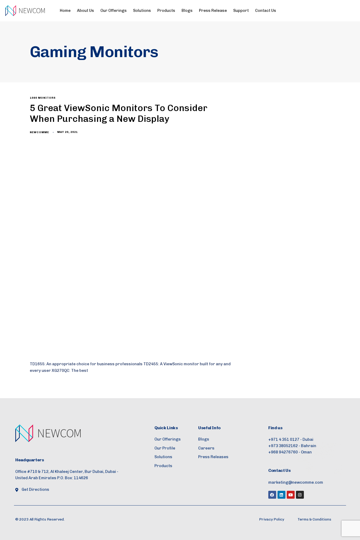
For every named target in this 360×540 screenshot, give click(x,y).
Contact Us (265, 10)
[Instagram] (300, 495)
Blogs (187, 10)
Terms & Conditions (314, 519)
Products (166, 10)
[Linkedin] (281, 495)
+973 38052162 (283, 445)
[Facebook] (272, 495)
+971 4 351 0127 (283, 439)
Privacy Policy (271, 519)
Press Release (213, 10)
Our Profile (164, 448)
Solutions (142, 10)
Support (241, 10)
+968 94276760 (283, 452)
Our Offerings (113, 10)
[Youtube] (291, 495)
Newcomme (39, 132)
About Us (85, 10)
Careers (206, 448)
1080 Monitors (43, 97)
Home (65, 10)
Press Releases (213, 456)
